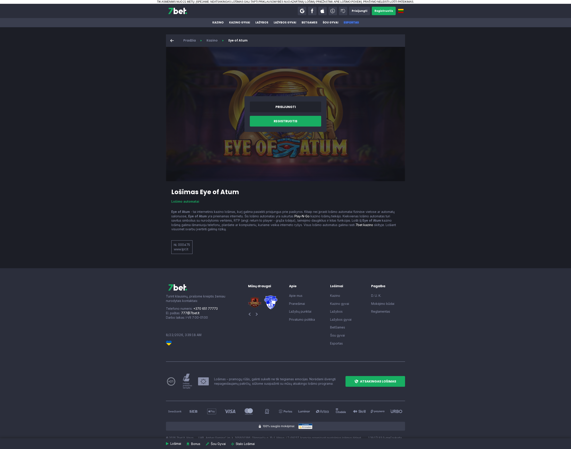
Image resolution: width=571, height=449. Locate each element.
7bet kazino (364, 225)
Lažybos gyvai (285, 22)
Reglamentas (380, 311)
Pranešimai (297, 304)
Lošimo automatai (185, 201)
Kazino (218, 22)
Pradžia (189, 40)
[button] (302, 11)
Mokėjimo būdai (382, 304)
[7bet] (177, 11)
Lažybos (261, 22)
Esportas (351, 22)
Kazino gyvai (239, 22)
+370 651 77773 (205, 308)
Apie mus (295, 295)
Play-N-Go (302, 216)
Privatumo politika (302, 319)
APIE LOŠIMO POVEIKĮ (348, 1)
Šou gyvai (330, 22)
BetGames (309, 22)
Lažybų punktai (300, 311)
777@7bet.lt (190, 313)
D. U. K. (376, 295)
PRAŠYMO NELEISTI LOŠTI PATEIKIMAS (388, 1)
